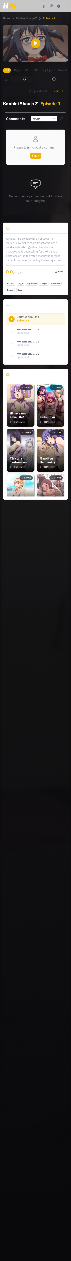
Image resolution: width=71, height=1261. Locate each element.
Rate (60, 271)
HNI (36, 70)
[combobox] (44, 118)
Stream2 (62, 70)
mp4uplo (47, 70)
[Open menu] (66, 6)
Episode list (40, 91)
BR (26, 70)
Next (56, 91)
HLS (7, 70)
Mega (17, 70)
